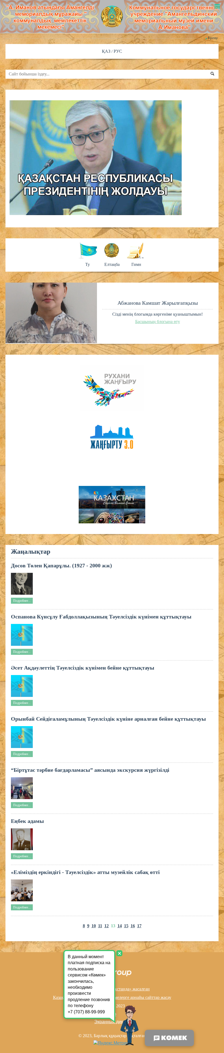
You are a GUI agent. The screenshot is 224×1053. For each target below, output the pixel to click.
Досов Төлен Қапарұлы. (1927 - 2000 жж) (61, 565)
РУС (118, 51)
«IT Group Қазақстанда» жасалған (118, 989)
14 (119, 925)
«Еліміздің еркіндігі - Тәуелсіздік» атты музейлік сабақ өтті (85, 872)
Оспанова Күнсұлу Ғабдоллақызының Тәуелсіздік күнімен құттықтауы (101, 617)
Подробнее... (22, 601)
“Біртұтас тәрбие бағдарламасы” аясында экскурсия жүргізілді (90, 770)
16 (133, 925)
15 (126, 925)
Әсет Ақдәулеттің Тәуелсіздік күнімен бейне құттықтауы (82, 668)
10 (94, 925)
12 (106, 925)
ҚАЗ (106, 51)
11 (100, 925)
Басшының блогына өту (157, 321)
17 (139, 925)
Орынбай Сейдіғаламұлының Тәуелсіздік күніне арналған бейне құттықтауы (108, 719)
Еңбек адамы (27, 821)
